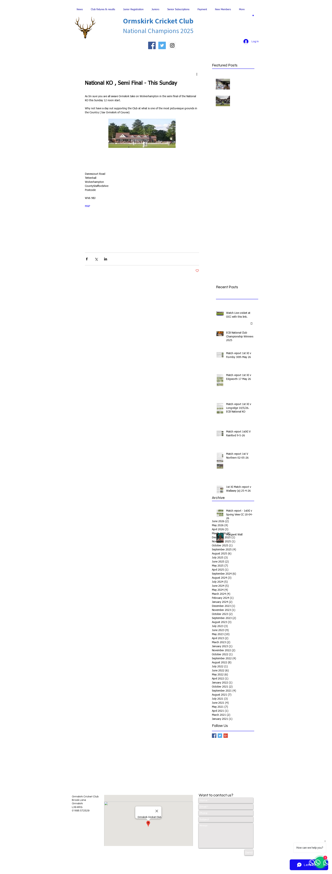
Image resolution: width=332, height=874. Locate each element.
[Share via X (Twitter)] (96, 259)
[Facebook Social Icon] (152, 45)
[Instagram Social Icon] (172, 45)
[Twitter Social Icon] (162, 45)
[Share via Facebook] (87, 259)
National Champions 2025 (158, 30)
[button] (253, 15)
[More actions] (196, 74)
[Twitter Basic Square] (220, 735)
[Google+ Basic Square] (225, 735)
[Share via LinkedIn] (105, 259)
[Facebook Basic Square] (214, 735)
